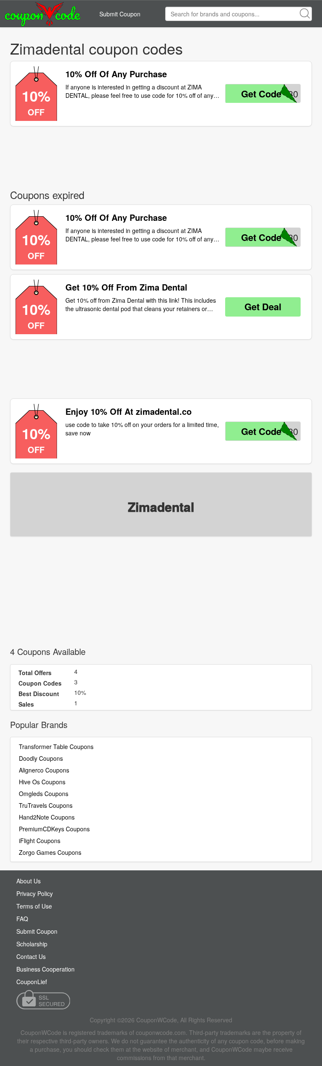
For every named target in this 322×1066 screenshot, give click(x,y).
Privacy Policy (34, 893)
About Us (28, 881)
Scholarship (31, 944)
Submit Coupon (119, 14)
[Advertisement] (161, 156)
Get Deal (262, 306)
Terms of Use (34, 906)
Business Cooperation (45, 969)
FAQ (22, 918)
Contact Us (31, 956)
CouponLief (31, 981)
